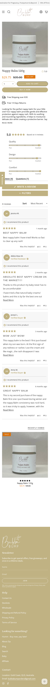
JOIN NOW (13, 351)
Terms (18, 357)
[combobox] (5, 345)
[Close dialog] (47, 327)
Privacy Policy (14, 357)
